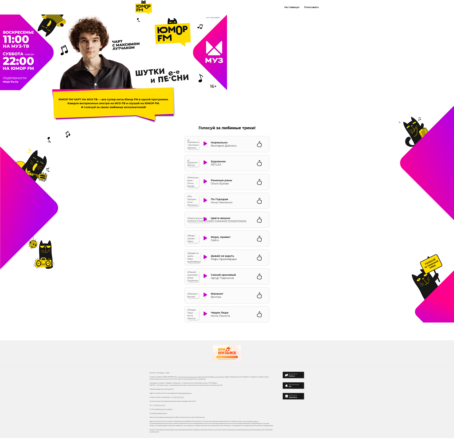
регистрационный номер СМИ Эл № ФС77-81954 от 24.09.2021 (201, 377)
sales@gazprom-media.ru (164, 409)
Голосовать (311, 7)
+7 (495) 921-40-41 (159, 405)
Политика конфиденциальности (239, 429)
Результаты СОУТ (258, 429)
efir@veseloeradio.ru (185, 393)
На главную (291, 7)
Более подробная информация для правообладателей (171, 429)
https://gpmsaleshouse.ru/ (158, 413)
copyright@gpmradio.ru (250, 421)
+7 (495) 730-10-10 (177, 397)
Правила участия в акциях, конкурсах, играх (209, 429)
